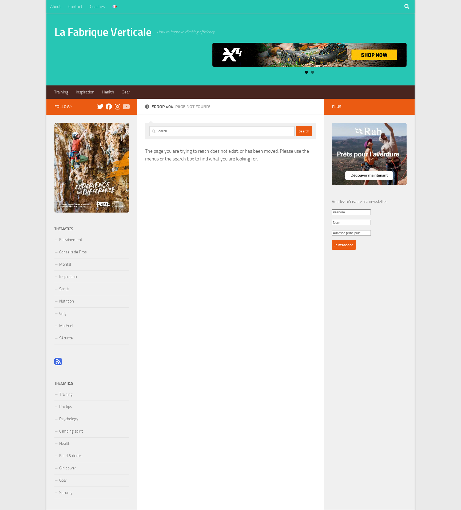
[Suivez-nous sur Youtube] (126, 106)
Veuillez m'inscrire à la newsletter (359, 201)
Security (66, 492)
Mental (65, 264)
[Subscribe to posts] (58, 364)
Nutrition (66, 301)
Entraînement (70, 239)
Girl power (67, 468)
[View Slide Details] (309, 55)
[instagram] (117, 106)
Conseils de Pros (73, 252)
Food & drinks (70, 455)
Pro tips (65, 406)
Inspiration (85, 92)
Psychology (68, 419)
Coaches (97, 6)
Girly (62, 313)
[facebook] (109, 106)
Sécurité (66, 338)
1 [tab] (306, 72)
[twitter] (100, 106)
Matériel (66, 325)
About (55, 6)
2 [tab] (312, 72)
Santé (64, 289)
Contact (75, 6)
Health (108, 92)
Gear (126, 92)
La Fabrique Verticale (103, 32)
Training (61, 92)
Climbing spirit (71, 431)
